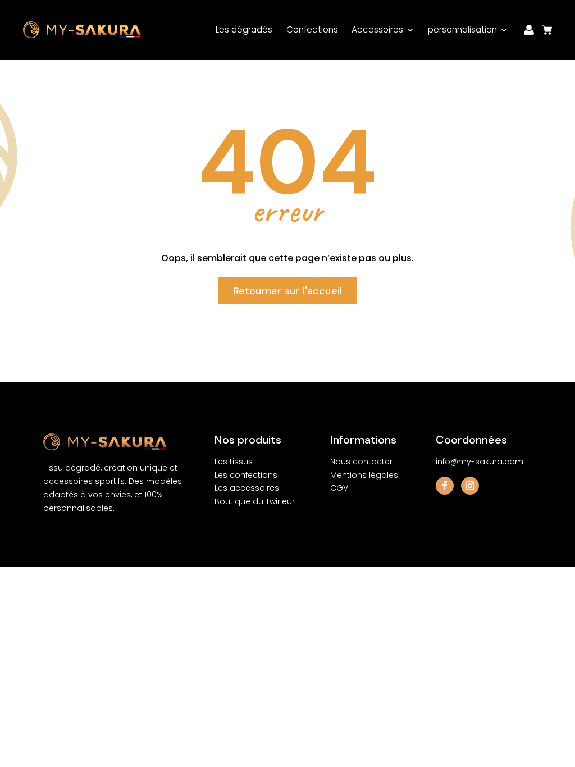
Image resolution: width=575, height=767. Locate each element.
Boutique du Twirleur (255, 501)
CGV (339, 488)
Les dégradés (244, 29)
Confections (312, 29)
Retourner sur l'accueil (288, 291)
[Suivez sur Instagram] (470, 486)
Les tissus (234, 461)
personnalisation (462, 29)
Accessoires (377, 29)
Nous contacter (361, 461)
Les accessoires (247, 488)
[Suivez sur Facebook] (445, 486)
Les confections (246, 475)
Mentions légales (364, 475)
